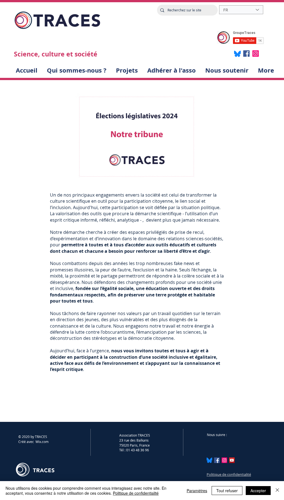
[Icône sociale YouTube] (232, 460)
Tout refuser (227, 490)
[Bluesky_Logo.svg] (209, 460)
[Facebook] (246, 53)
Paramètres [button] (197, 490)
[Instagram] (255, 53)
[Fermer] (277, 491)
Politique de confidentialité (229, 474)
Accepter (258, 490)
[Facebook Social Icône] (217, 460)
